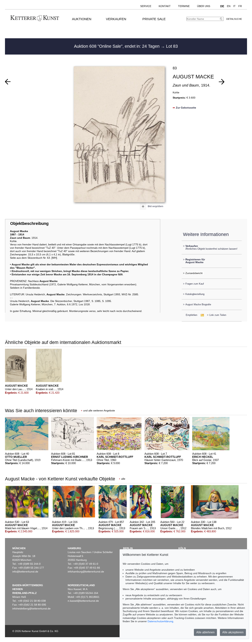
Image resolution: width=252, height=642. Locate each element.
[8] (8, 82)
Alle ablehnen (205, 632)
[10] (221, 82)
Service (145, 6)
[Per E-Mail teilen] (201, 315)
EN (228, 6)
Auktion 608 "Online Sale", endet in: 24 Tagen (117, 46)
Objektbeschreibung (29, 223)
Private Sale (154, 19)
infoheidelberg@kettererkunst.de (31, 608)
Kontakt (165, 6)
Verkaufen (116, 19)
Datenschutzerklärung (160, 621)
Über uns (203, 6)
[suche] (221, 19)
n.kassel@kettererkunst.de (83, 600)
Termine (184, 6)
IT (234, 6)
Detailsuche (234, 19)
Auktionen (81, 19)
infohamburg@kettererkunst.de (86, 571)
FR (240, 6)
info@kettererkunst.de (25, 571)
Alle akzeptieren (233, 632)
